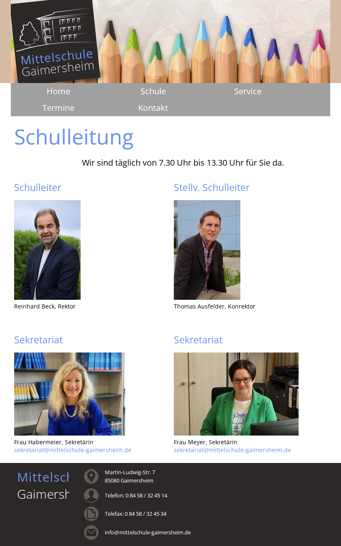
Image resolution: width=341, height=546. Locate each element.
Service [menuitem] (248, 91)
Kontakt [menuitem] (153, 107)
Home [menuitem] (58, 91)
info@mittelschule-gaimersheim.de (148, 532)
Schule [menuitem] (153, 91)
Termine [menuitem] (58, 107)
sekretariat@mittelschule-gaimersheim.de (72, 450)
